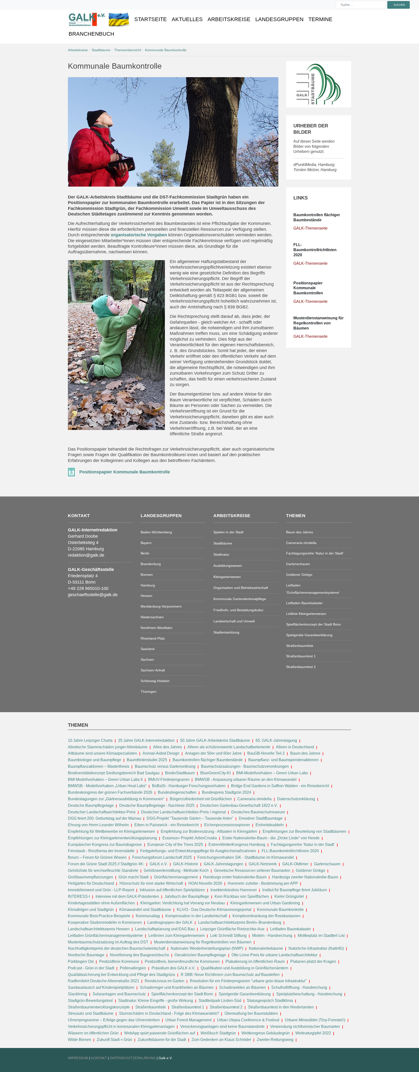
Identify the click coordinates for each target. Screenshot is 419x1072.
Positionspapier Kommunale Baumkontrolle (124, 472)
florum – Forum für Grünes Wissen (97, 857)
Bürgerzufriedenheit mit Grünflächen (201, 799)
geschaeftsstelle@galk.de (93, 594)
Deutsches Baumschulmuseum (258, 812)
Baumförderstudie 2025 (147, 760)
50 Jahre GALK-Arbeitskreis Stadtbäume (215, 740)
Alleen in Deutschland (295, 747)
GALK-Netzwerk (263, 864)
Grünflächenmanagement (176, 877)
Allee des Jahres (167, 747)
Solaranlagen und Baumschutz (119, 994)
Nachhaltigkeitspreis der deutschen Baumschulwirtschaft (116, 948)
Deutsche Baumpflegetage (91, 805)
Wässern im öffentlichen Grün (93, 1033)
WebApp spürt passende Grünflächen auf (159, 1033)
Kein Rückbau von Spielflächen (242, 896)
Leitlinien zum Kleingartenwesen (176, 935)
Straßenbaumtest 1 (187, 1007)
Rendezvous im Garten (164, 981)
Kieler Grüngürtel (289, 896)
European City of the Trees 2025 (175, 844)
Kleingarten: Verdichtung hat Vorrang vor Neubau (182, 903)
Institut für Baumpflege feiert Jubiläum (294, 890)
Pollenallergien (133, 968)
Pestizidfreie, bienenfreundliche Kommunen (182, 961)
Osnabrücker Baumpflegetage (200, 955)
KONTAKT (99, 1058)
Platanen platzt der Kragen (313, 961)
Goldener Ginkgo (310, 870)
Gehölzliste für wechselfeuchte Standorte (103, 870)
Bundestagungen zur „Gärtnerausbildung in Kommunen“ (116, 799)
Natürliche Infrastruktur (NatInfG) (316, 948)
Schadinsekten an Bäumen (242, 987)
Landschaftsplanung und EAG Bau (165, 929)
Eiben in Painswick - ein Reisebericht (166, 825)
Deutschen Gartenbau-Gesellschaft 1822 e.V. (239, 805)
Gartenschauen (327, 864)
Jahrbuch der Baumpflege (187, 896)
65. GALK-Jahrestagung (277, 740)
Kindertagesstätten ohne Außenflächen (101, 903)
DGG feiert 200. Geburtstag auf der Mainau (104, 818)
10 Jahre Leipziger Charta (90, 740)
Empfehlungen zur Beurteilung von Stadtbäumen (304, 831)
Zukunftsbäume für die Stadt (162, 1040)
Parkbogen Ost (81, 961)
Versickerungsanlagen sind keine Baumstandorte (222, 1026)
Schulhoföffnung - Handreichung (299, 987)
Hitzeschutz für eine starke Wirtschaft (152, 883)
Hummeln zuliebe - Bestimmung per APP (263, 883)
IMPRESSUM (78, 1058)
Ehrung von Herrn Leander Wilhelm (98, 825)
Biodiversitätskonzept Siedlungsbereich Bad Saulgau (114, 773)
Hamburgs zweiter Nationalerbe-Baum (305, 877)
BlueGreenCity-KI (215, 773)
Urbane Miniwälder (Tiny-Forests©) (315, 1020)
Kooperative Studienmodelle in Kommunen (105, 922)
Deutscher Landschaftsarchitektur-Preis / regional (183, 812)
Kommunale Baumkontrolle (280, 909)
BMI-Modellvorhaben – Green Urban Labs (272, 773)
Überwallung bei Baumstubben (251, 1013)
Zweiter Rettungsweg (275, 1040)
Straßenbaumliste (150, 1007)
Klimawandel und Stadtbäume (145, 909)
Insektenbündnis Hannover (233, 890)
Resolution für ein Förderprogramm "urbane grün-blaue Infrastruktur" (248, 981)
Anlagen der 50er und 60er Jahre (213, 753)
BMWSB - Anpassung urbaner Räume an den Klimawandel (246, 779)
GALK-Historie (185, 864)
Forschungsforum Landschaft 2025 (162, 857)
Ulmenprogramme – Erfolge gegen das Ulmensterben (114, 1020)
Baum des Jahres (305, 753)
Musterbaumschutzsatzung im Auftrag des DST (108, 942)
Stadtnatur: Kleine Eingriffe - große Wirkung (155, 1000)
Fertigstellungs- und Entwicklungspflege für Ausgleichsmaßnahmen (198, 851)
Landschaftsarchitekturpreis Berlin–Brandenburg (239, 922)
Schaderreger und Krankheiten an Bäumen (177, 987)
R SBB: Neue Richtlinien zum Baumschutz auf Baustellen (230, 975)
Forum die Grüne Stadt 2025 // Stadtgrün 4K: (106, 864)
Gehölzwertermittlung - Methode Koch (176, 870)
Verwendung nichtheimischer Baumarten (305, 1026)
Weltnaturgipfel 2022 (313, 1033)
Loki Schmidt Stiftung (228, 935)
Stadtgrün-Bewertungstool (90, 1000)
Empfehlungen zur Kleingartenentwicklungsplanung (112, 838)
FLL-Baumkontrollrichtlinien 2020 (290, 851)
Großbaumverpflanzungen (90, 877)
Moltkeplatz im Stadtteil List (321, 935)
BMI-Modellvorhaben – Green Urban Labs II (105, 779)
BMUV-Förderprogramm (168, 779)
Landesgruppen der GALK (170, 922)
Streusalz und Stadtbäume (90, 1013)
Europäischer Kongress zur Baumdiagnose (105, 844)
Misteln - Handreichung (272, 935)
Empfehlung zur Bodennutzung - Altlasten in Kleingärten (209, 831)
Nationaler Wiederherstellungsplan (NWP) (207, 948)
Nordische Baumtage (86, 955)
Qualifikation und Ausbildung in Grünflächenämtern (244, 968)
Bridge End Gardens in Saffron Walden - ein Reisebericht (280, 786)
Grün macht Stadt (133, 877)
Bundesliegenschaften (177, 792)
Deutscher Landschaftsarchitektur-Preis (102, 812)
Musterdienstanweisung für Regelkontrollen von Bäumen (202, 942)
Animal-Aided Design (161, 753)
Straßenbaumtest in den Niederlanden (281, 1007)
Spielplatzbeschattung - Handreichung (309, 994)
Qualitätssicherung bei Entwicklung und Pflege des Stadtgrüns (121, 975)
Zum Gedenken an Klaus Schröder (221, 1040)
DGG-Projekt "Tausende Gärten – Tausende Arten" (190, 818)
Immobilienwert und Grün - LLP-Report (101, 890)
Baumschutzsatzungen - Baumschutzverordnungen (245, 766)
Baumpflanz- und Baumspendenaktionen (283, 760)
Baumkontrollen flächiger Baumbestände (208, 760)
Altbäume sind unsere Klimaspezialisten (102, 753)
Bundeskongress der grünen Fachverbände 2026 (110, 792)
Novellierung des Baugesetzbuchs (140, 955)
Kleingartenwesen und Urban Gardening (265, 903)
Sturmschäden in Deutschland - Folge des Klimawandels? (169, 1013)
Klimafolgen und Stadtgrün (91, 909)
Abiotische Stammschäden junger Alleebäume (107, 747)
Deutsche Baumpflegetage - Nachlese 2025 (156, 805)
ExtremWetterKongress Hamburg (237, 844)
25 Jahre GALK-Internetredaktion (147, 740)
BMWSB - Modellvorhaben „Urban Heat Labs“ (107, 786)
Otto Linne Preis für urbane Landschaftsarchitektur (274, 955)
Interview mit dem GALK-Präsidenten (127, 896)
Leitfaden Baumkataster (290, 929)
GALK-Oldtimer (295, 864)
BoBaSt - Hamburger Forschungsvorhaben (189, 786)
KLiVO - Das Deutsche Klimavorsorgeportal (214, 909)
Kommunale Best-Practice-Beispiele (99, 916)
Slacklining (77, 994)
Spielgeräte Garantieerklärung (245, 994)
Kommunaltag (148, 916)
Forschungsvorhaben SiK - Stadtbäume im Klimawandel (245, 857)
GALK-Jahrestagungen (223, 864)
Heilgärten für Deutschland (91, 883)
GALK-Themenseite (310, 228)
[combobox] (361, 5)
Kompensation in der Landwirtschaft (196, 916)
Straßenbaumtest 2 (226, 1007)
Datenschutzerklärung (296, 799)
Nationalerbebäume (266, 948)
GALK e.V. (159, 864)
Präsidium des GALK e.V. (173, 968)
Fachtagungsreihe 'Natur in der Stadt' (303, 844)
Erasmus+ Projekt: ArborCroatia (189, 838)
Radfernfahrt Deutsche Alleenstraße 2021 (103, 981)
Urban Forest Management (188, 1020)
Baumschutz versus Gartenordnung (165, 766)
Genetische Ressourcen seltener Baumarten (252, 870)
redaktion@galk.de (86, 555)
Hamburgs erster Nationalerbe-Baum (234, 877)
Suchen (399, 4)
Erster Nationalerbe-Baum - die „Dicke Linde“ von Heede (271, 838)
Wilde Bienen (79, 1040)
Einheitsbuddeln (270, 825)
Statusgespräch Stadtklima (270, 1000)
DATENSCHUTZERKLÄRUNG (133, 1058)
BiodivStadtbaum (180, 773)
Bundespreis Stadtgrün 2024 (226, 792)
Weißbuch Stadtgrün (218, 1033)
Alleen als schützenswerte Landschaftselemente (228, 747)
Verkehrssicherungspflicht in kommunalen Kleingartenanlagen (121, 1026)
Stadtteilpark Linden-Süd (220, 1000)
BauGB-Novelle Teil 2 (266, 753)
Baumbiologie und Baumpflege (94, 760)
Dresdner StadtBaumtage (260, 818)
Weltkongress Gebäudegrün (266, 1033)
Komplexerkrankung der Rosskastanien (266, 916)
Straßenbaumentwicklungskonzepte (99, 1007)
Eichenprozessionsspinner (227, 825)
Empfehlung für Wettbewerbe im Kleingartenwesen (111, 831)
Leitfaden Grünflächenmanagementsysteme (105, 935)
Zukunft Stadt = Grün (114, 1040)
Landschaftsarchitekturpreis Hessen (98, 929)
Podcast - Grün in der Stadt (91, 968)
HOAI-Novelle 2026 (205, 883)
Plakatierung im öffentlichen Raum (255, 961)
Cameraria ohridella (255, 799)
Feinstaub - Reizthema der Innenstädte (101, 851)
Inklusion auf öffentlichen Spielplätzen (172, 890)
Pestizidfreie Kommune (119, 961)
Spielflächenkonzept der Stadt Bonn (182, 994)
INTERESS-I (79, 896)
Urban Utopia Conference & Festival (248, 1020)
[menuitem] (99, 19)
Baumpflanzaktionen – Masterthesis (98, 766)
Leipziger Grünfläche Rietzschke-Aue (232, 929)
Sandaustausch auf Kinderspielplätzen (101, 987)
